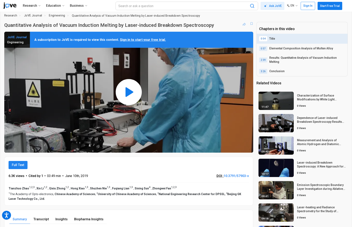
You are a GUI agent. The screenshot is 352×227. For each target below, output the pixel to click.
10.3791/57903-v (236, 176)
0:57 (263, 48)
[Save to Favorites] (251, 23)
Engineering (57, 15)
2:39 (263, 60)
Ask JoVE (275, 6)
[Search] (252, 6)
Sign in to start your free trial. (143, 40)
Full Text (18, 165)
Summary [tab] (20, 219)
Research (10, 15)
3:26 (263, 71)
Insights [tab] (61, 219)
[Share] (244, 23)
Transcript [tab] (41, 219)
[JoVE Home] (9, 5)
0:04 (263, 38)
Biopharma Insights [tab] (88, 219)
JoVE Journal (33, 15)
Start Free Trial (330, 6)
